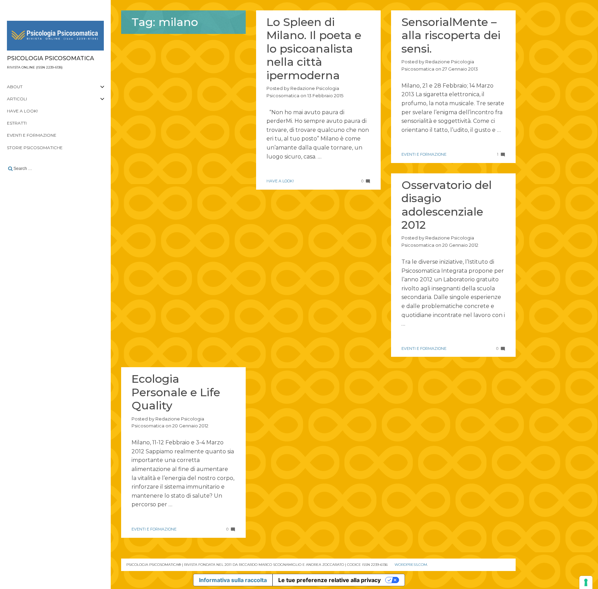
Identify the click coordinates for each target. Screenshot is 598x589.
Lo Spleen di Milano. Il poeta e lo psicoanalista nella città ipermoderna (313, 48)
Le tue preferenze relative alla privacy (329, 580)
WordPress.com (411, 564)
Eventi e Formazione (31, 135)
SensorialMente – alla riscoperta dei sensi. (450, 35)
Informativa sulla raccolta (233, 580)
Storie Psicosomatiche (35, 147)
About (14, 86)
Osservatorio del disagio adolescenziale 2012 (446, 205)
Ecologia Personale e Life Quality (176, 392)
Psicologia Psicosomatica (50, 58)
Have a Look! (22, 111)
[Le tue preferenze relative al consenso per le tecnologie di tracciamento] (585, 582)
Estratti (17, 123)
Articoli (17, 98)
